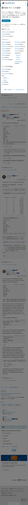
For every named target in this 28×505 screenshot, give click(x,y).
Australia (4, 69)
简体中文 (5, 78)
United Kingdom (19, 61)
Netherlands (18, 42)
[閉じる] (26, 3)
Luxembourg (5, 59)
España (3, 48)
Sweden (17, 50)
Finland (3, 50)
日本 (3, 82)
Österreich (17, 46)
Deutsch (18, 55)
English (18, 57)
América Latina (5, 32)
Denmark (4, 44)
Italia (3, 57)
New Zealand (5, 73)
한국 (3, 84)
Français (18, 59)
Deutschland (5, 46)
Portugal (17, 48)
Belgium (4, 42)
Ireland (3, 55)
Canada (4, 34)
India (3, 71)
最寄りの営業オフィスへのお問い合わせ (14, 89)
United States (5, 36)
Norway (17, 44)
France (3, 53)
